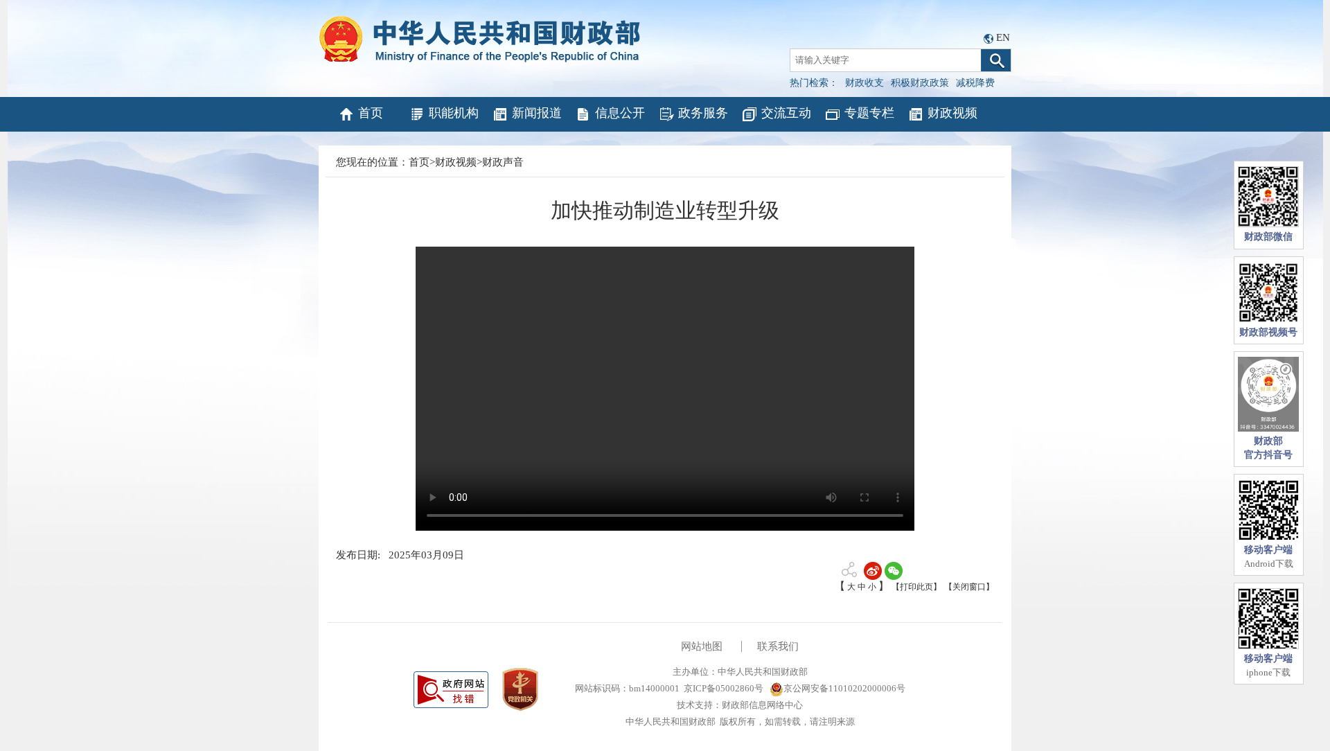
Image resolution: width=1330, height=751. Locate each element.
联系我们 (778, 646)
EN (1003, 37)
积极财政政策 (920, 83)
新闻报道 (537, 113)
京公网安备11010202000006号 (844, 688)
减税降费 (975, 83)
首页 (370, 113)
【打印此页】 (916, 587)
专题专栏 (869, 113)
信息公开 (620, 113)
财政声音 (503, 162)
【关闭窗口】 (969, 587)
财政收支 (864, 83)
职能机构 (454, 113)
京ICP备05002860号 (723, 688)
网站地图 (701, 646)
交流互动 (786, 113)
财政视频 (952, 113)
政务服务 (703, 113)
